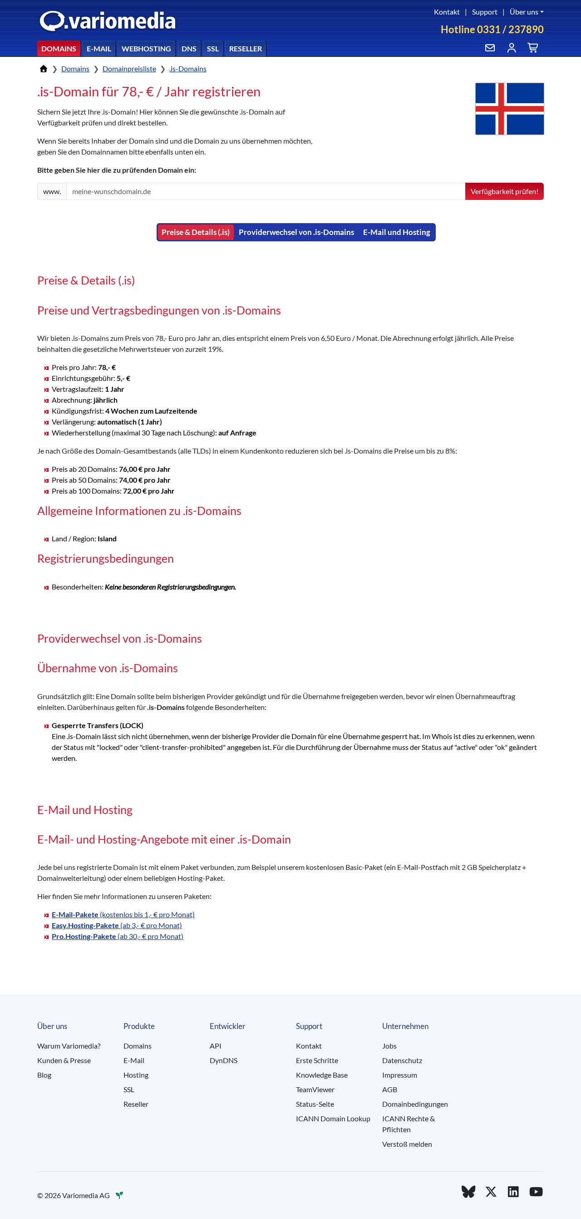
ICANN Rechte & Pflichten (408, 1124)
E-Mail (99, 48)
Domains (58, 48)
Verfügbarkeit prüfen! (504, 191)
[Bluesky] (468, 1191)
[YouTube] (536, 1191)
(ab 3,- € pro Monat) (117, 925)
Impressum (399, 1074)
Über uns (524, 11)
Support (484, 11)
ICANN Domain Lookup (333, 1118)
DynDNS (223, 1060)
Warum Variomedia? (68, 1045)
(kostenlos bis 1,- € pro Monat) (123, 914)
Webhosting (146, 48)
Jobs (389, 1045)
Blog (44, 1074)
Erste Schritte (317, 1060)
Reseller (245, 48)
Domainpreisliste (129, 68)
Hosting (135, 1074)
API (216, 1045)
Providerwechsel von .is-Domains (296, 232)
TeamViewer (315, 1089)
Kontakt (447, 11)
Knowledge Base (322, 1074)
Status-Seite (315, 1103)
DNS (189, 48)
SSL (213, 48)
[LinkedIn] (514, 1191)
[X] (491, 1191)
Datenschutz (402, 1060)
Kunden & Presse (64, 1060)
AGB (389, 1089)
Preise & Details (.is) (196, 232)
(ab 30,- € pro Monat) (117, 936)
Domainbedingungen (415, 1103)
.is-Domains (188, 68)
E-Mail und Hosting (396, 232)
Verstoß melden (407, 1143)
